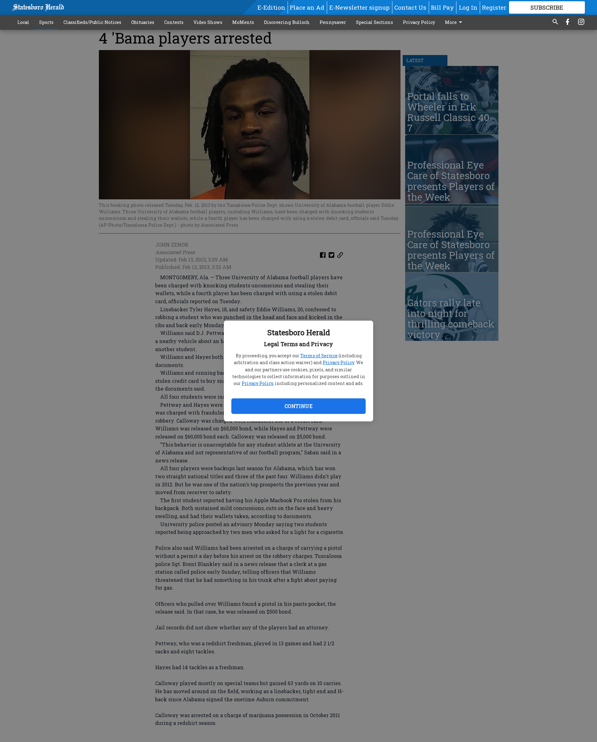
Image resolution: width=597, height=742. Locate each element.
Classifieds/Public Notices (92, 22)
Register (494, 7)
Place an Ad (307, 7)
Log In (468, 7)
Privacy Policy (338, 362)
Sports (46, 22)
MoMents (243, 22)
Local (23, 22)
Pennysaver (333, 22)
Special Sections (374, 22)
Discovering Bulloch (287, 22)
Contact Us (410, 7)
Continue (298, 406)
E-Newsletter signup (359, 7)
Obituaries (142, 22)
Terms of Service (319, 356)
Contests (173, 22)
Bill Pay (442, 7)
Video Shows (207, 22)
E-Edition (271, 7)
